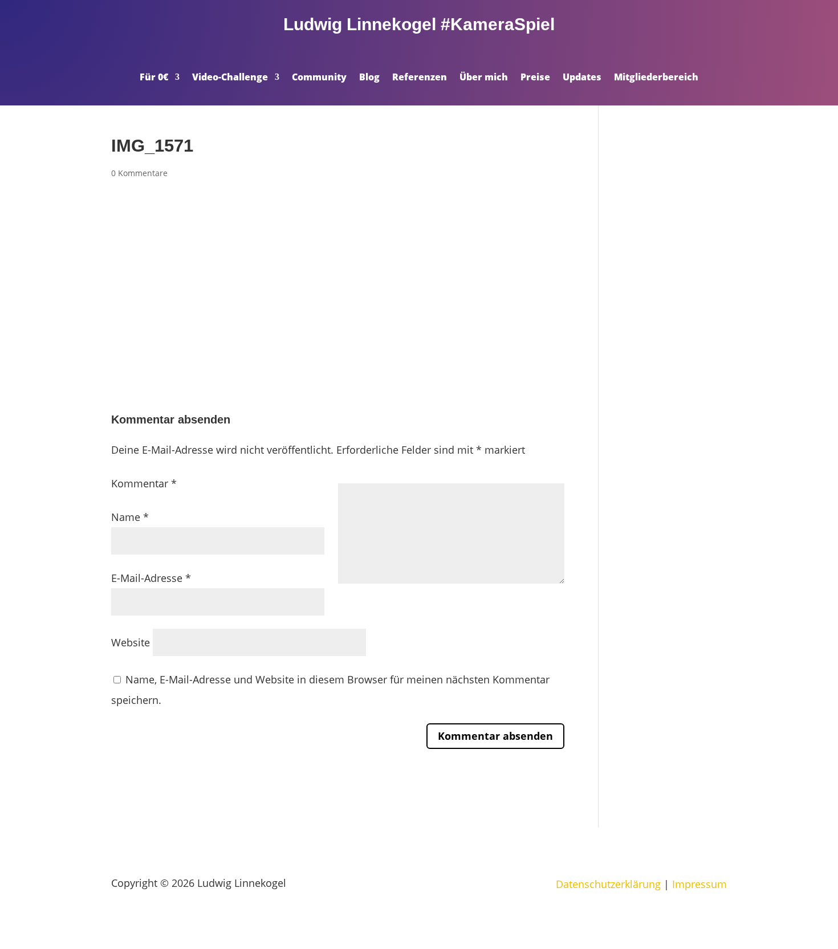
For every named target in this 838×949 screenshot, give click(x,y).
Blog (369, 78)
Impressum (699, 884)
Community (319, 78)
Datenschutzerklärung (608, 884)
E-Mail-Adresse (151, 578)
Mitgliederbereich (656, 78)
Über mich (483, 78)
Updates (582, 78)
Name (130, 517)
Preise (535, 78)
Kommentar (144, 483)
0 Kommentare (139, 173)
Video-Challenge (230, 78)
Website (130, 642)
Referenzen (419, 78)
